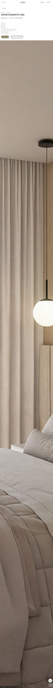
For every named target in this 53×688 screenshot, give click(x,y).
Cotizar (5, 36)
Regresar (4, 8)
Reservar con (17, 36)
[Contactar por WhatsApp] (50, 680)
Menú (4, 2)
